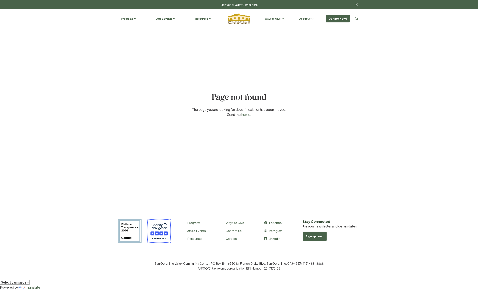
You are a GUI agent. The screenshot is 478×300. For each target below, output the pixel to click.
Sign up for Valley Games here (239, 4)
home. (246, 115)
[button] (129, 19)
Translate (33, 287)
